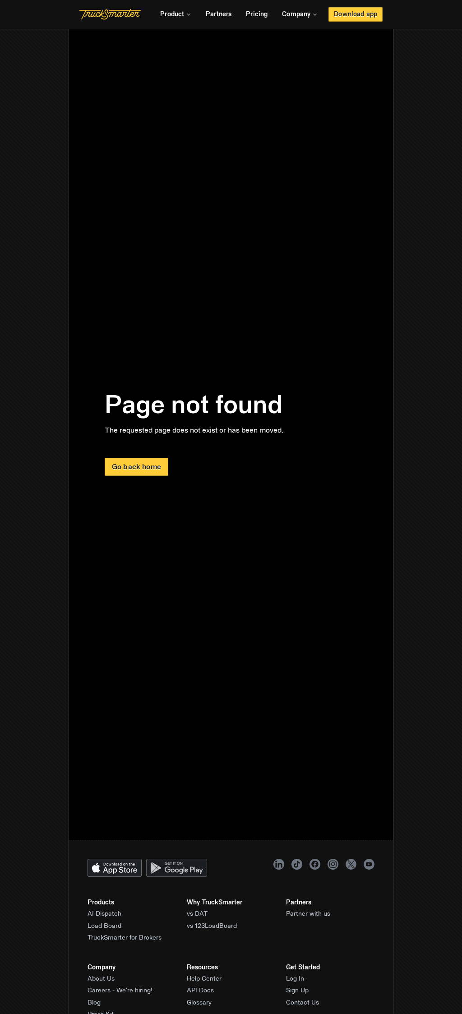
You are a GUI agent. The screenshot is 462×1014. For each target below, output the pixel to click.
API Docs (200, 990)
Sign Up (297, 990)
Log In (295, 979)
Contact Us (302, 1003)
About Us (101, 979)
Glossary (199, 1003)
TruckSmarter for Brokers (125, 938)
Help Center (204, 979)
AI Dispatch (104, 914)
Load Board (104, 926)
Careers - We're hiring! (120, 990)
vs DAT (197, 914)
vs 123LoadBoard (212, 926)
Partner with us (308, 914)
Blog (94, 1003)
